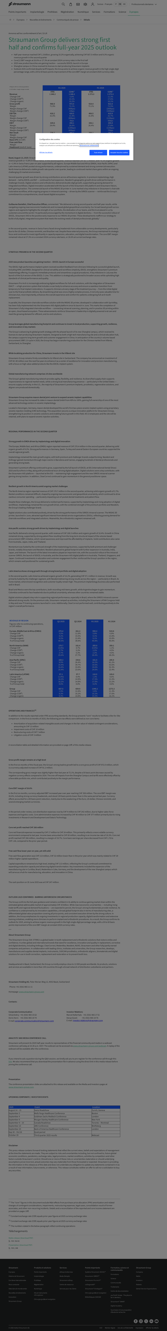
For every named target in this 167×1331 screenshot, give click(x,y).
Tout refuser (98, 152)
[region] (84, 146)
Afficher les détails (45, 152)
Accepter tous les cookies (119, 152)
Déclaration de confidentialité (89, 145)
